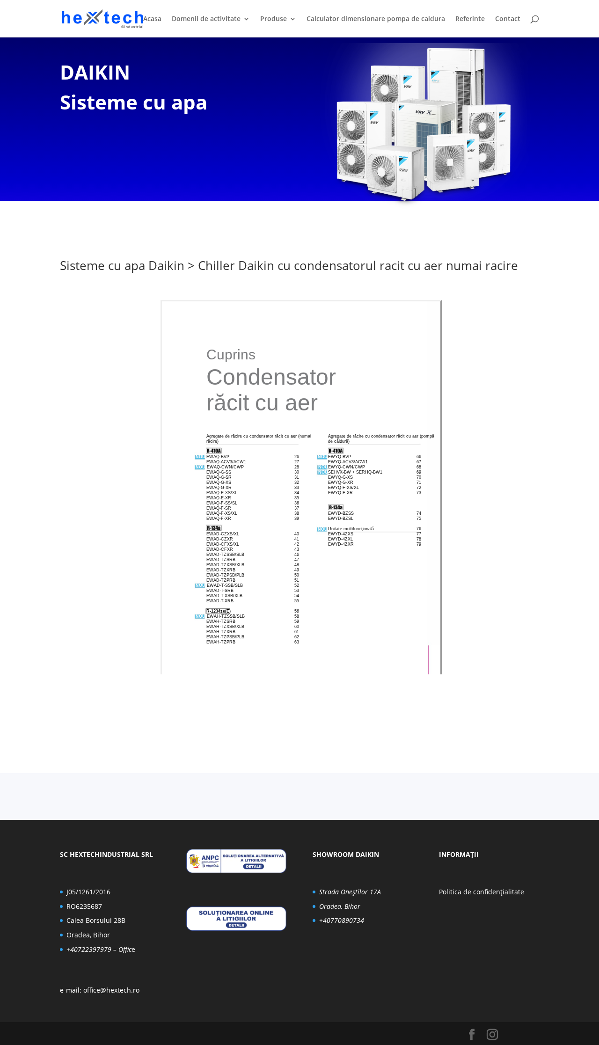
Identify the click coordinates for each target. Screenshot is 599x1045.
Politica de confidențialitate (481, 891)
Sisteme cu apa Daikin (122, 265)
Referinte (470, 19)
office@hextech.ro (111, 990)
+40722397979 (88, 949)
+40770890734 (341, 920)
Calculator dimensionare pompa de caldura (376, 19)
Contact (507, 19)
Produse (273, 19)
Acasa (152, 19)
